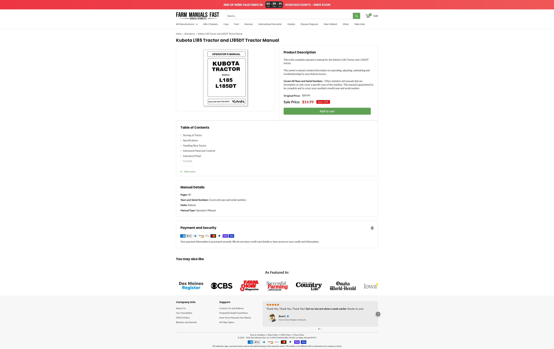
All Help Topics (226, 322)
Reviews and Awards (186, 322)
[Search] (356, 16)
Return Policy (273, 335)
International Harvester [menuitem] (270, 24)
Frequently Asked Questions (233, 312)
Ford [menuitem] (236, 24)
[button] (262, 314)
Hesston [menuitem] (248, 24)
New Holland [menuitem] (330, 24)
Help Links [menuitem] (359, 24)
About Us (181, 308)
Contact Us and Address (231, 308)
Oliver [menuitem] (346, 24)
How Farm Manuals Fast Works (235, 317)
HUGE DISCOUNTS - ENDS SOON (307, 4)
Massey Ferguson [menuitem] (309, 24)
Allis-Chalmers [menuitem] (210, 24)
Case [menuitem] (226, 24)
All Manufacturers (185, 24)
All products (189, 34)
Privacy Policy (298, 335)
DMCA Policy (183, 317)
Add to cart (327, 111)
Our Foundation (184, 312)
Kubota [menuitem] (291, 24)
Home (178, 34)
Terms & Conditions (257, 335)
